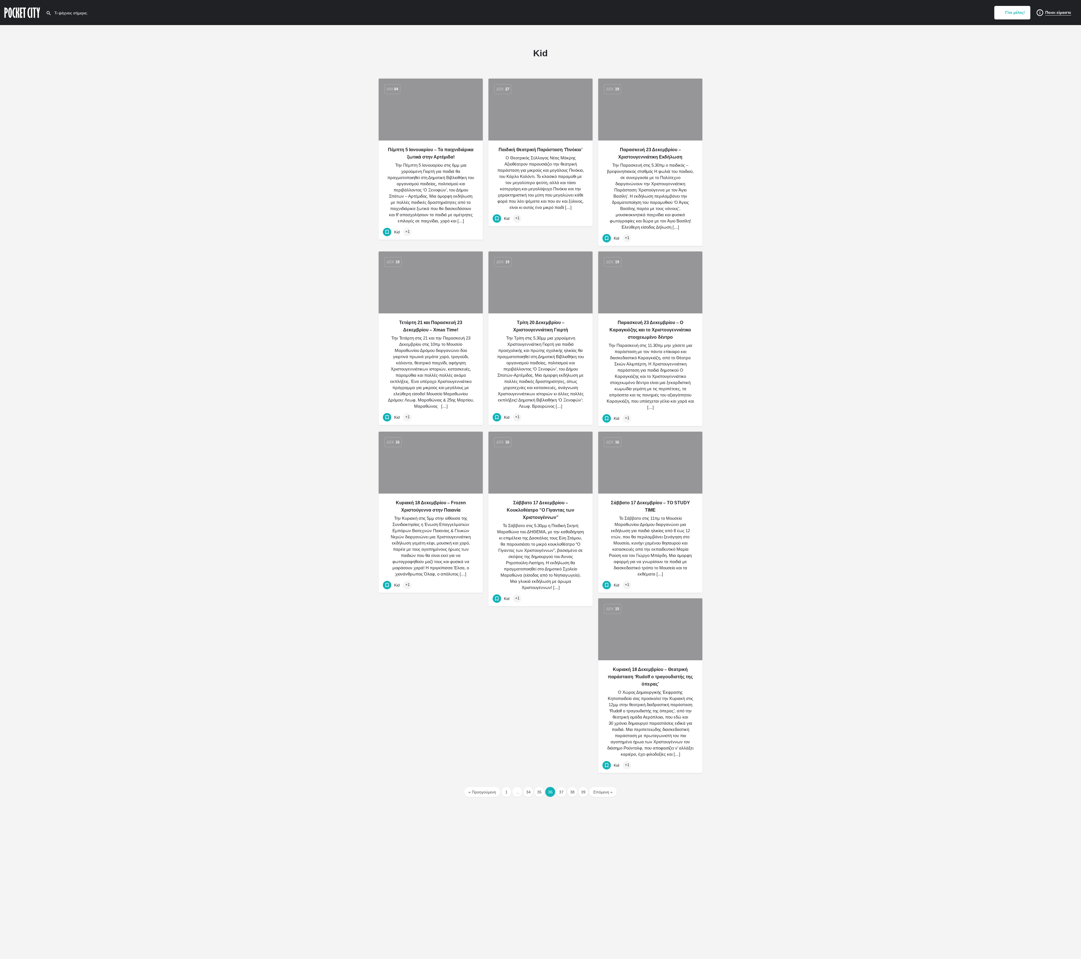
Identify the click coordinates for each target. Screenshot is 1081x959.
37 (561, 792)
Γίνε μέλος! (1015, 12)
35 (539, 792)
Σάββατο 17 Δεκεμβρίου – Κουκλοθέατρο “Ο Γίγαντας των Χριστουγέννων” (540, 510)
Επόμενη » (603, 792)
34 (528, 792)
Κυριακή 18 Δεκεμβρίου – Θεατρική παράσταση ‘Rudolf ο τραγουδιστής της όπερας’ (650, 676)
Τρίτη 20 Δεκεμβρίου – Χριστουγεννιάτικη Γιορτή (540, 326)
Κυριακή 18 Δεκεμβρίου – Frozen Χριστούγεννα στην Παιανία (431, 506)
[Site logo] (23, 12)
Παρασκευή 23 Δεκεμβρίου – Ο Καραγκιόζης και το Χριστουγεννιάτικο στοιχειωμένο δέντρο (650, 330)
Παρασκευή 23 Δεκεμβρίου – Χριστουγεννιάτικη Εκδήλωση (650, 153)
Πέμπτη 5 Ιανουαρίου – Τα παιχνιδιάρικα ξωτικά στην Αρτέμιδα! (431, 153)
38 (572, 792)
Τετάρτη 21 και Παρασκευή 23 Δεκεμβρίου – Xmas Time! (430, 326)
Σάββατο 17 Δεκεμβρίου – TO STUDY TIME (650, 506)
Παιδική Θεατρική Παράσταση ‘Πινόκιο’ (540, 149)
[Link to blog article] (431, 109)
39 (583, 792)
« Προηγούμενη (482, 792)
